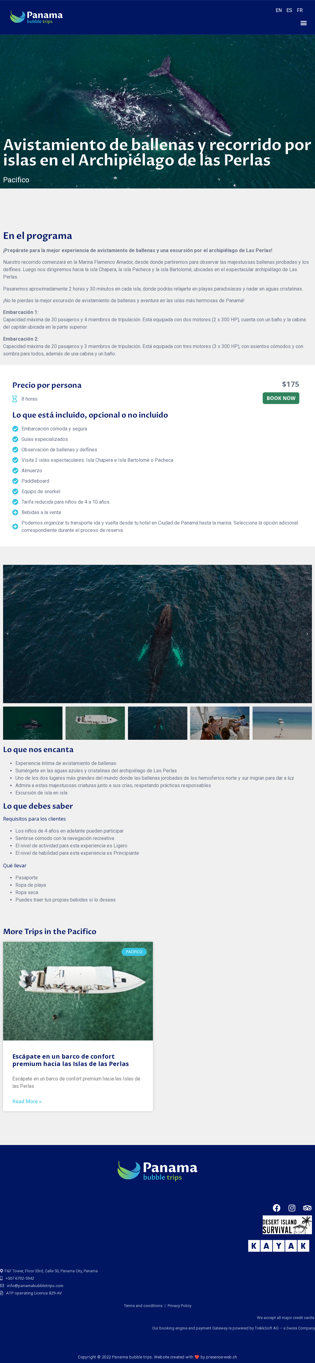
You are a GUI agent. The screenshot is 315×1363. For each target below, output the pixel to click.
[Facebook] (276, 1207)
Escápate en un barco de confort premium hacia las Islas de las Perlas (70, 1060)
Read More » (27, 1101)
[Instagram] (292, 1207)
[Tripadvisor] (307, 1207)
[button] (304, 23)
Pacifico (16, 180)
